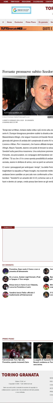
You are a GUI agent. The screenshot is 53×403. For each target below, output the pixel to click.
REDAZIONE (26, 1)
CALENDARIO (38, 1)
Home (6, 1)
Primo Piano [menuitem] (31, 22)
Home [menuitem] (9, 22)
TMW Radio (15, 1)
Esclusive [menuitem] (19, 22)
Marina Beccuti (10, 122)
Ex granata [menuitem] (43, 22)
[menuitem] (3, 22)
